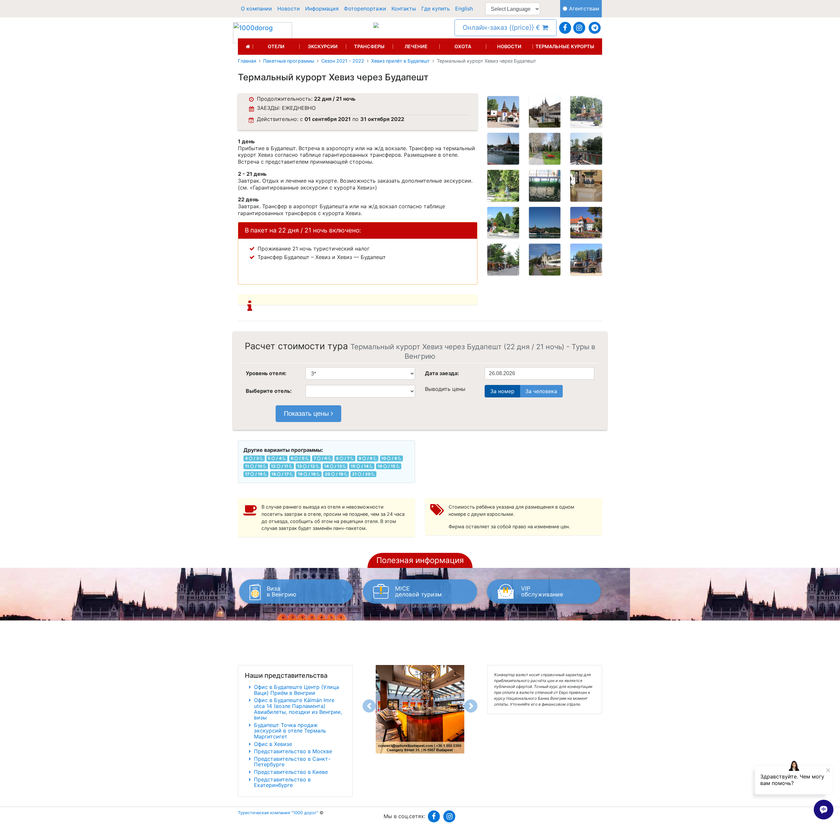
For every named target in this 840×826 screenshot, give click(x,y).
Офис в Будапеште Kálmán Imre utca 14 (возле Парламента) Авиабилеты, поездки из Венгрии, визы (298, 709)
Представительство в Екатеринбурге (282, 782)
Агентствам (583, 8)
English (464, 8)
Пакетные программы (288, 61)
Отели (276, 46)
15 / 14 (360, 466)
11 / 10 (254, 466)
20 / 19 (334, 474)
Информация (322, 8)
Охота (462, 46)
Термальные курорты (565, 46)
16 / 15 (387, 466)
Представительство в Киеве (291, 772)
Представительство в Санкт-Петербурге (292, 761)
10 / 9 (389, 458)
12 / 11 (280, 466)
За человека (541, 391)
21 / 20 (361, 474)
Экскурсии (323, 46)
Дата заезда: (442, 373)
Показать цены (307, 413)
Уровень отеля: (266, 373)
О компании (256, 8)
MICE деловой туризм (418, 591)
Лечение (416, 46)
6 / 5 (298, 458)
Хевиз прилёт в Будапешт (400, 61)
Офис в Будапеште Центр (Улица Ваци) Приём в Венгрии (296, 690)
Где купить (435, 8)
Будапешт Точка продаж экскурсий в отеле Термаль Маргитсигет (290, 731)
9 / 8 (366, 458)
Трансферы (369, 46)
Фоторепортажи (365, 8)
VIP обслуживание (542, 591)
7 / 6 (321, 458)
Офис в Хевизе (273, 744)
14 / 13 (333, 466)
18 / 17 (280, 474)
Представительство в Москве (293, 751)
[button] (369, 706)
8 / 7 (343, 458)
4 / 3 (252, 458)
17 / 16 (254, 474)
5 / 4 (275, 458)
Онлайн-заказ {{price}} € (502, 27)
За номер (502, 391)
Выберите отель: (269, 391)
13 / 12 (306, 466)
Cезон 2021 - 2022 (342, 61)
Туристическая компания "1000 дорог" (278, 812)
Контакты (403, 8)
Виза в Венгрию (281, 591)
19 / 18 (307, 474)
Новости (288, 8)
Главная (247, 61)
